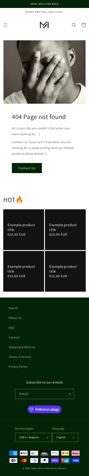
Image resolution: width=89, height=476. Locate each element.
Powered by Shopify (55, 468)
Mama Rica (37, 468)
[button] (5, 25)
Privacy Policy (18, 366)
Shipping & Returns (22, 347)
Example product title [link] (21, 227)
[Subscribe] (69, 394)
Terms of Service (20, 357)
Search (13, 308)
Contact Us (26, 168)
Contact (14, 337)
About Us (15, 318)
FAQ (11, 328)
